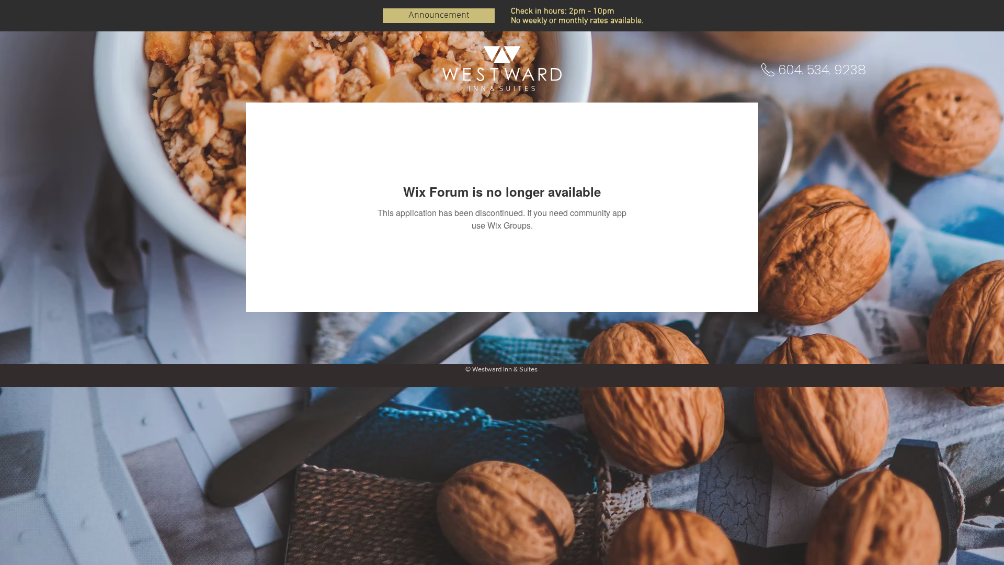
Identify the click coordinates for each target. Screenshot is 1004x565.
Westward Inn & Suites (505, 369)
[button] (825, 69)
